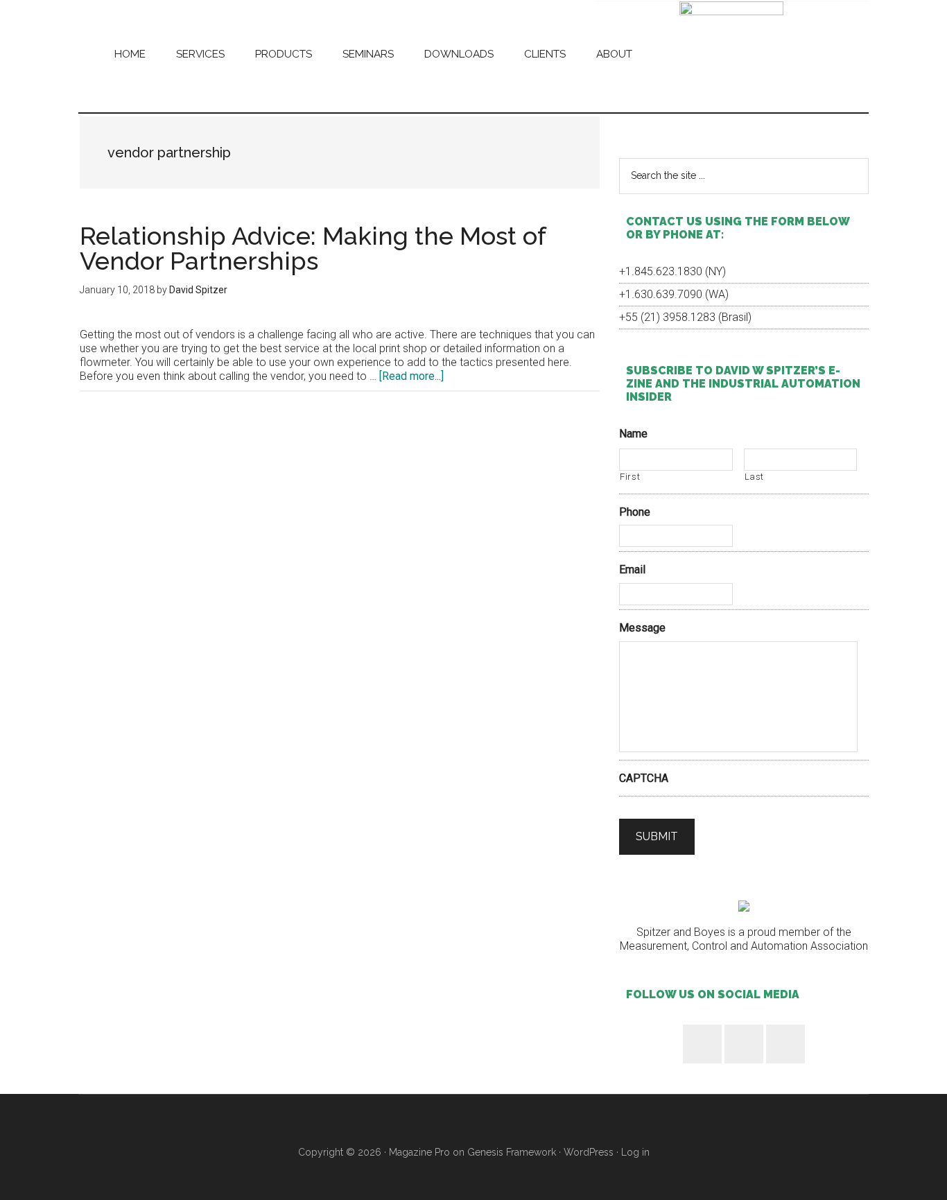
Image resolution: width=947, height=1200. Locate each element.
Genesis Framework (511, 1152)
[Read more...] (411, 376)
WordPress (589, 1152)
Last (755, 476)
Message (642, 627)
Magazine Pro (419, 1152)
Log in (635, 1152)
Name (633, 433)
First (630, 476)
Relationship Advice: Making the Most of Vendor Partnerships (313, 248)
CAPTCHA (643, 778)
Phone (634, 512)
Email (632, 569)
